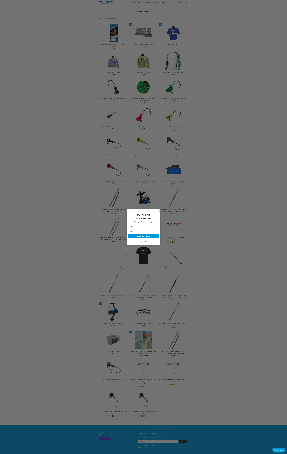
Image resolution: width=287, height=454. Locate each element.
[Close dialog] (158, 211)
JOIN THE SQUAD (143, 236)
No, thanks (143, 241)
